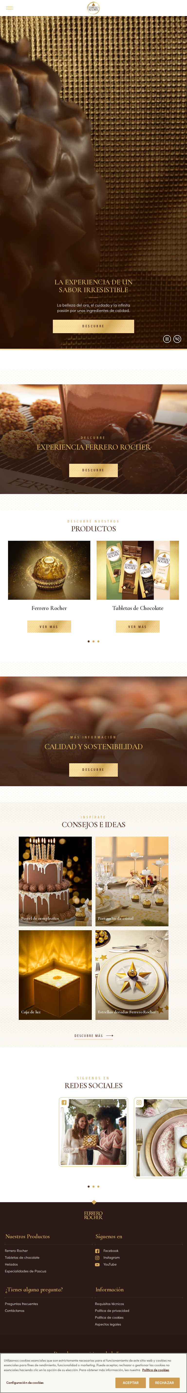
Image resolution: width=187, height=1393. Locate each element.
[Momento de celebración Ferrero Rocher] (93, 1132)
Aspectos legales (108, 1324)
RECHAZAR (164, 1383)
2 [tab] (95, 643)
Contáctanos (14, 1310)
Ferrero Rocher (16, 1250)
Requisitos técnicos (109, 1303)
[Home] (94, 8)
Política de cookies (109, 1317)
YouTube (110, 1264)
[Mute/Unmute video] (177, 339)
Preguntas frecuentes (21, 1303)
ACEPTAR (131, 1383)
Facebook (110, 1250)
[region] (93, 1373)
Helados (11, 1264)
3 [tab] (100, 643)
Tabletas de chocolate (22, 1257)
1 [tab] (89, 643)
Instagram (111, 1257)
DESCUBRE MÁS (89, 1036)
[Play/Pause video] (167, 339)
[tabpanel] (49, 590)
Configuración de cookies (25, 1382)
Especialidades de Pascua (25, 1270)
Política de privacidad (112, 1310)
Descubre (93, 326)
